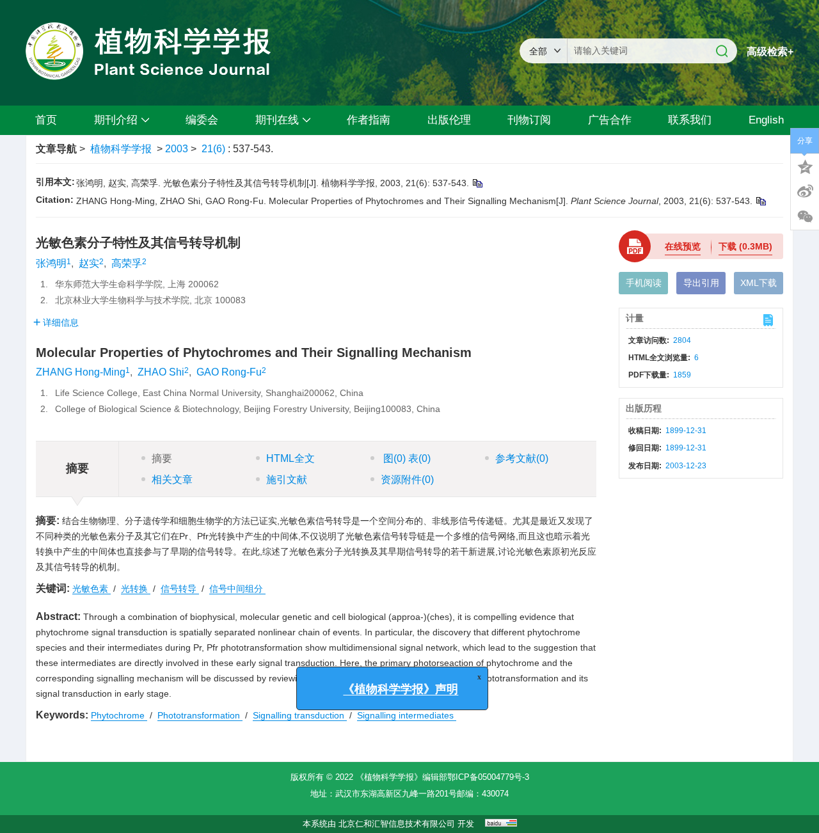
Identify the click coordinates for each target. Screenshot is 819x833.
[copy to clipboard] (760, 201)
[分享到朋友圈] (805, 217)
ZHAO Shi (161, 372)
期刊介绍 (116, 120)
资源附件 (407, 479)
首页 (46, 120)
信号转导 (180, 588)
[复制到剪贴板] (477, 183)
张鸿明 (51, 263)
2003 (176, 148)
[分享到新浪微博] (805, 191)
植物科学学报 (121, 148)
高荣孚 (126, 263)
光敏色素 (91, 588)
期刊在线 (277, 120)
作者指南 (368, 120)
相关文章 (172, 479)
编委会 (202, 120)
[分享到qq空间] (805, 166)
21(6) (215, 148)
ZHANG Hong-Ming (80, 372)
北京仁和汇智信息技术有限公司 (396, 824)
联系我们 (690, 120)
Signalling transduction (300, 715)
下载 (745, 246)
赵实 (89, 263)
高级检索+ (770, 51)
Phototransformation (200, 715)
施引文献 (286, 479)
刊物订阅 (529, 120)
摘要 (162, 458)
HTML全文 (290, 458)
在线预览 (683, 246)
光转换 (135, 588)
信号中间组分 (237, 588)
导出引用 (701, 283)
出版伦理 (449, 120)
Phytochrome (119, 715)
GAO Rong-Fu (229, 372)
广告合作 (610, 120)
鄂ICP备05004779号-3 (488, 777)
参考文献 (521, 458)
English (766, 120)
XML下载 (758, 283)
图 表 (406, 458)
